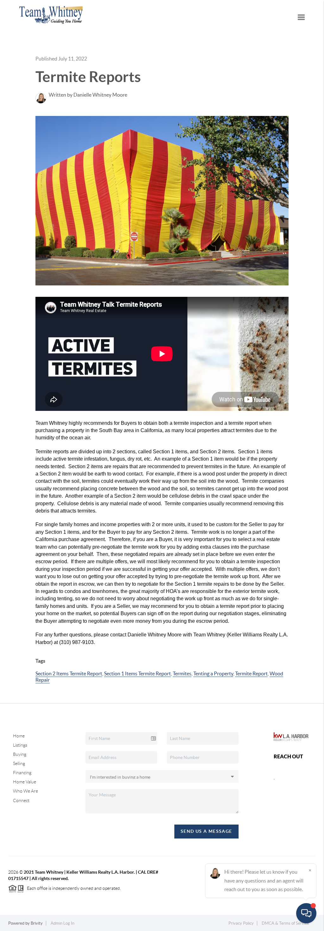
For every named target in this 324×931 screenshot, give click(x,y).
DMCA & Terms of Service (285, 923)
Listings (20, 745)
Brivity (37, 923)
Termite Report (251, 673)
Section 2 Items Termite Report (68, 673)
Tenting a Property (213, 673)
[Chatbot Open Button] (306, 913)
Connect (21, 800)
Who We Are (25, 791)
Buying (19, 754)
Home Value (24, 781)
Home (19, 735)
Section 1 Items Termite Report (137, 673)
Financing (22, 772)
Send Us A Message (206, 831)
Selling (19, 763)
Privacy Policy (241, 923)
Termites (182, 673)
